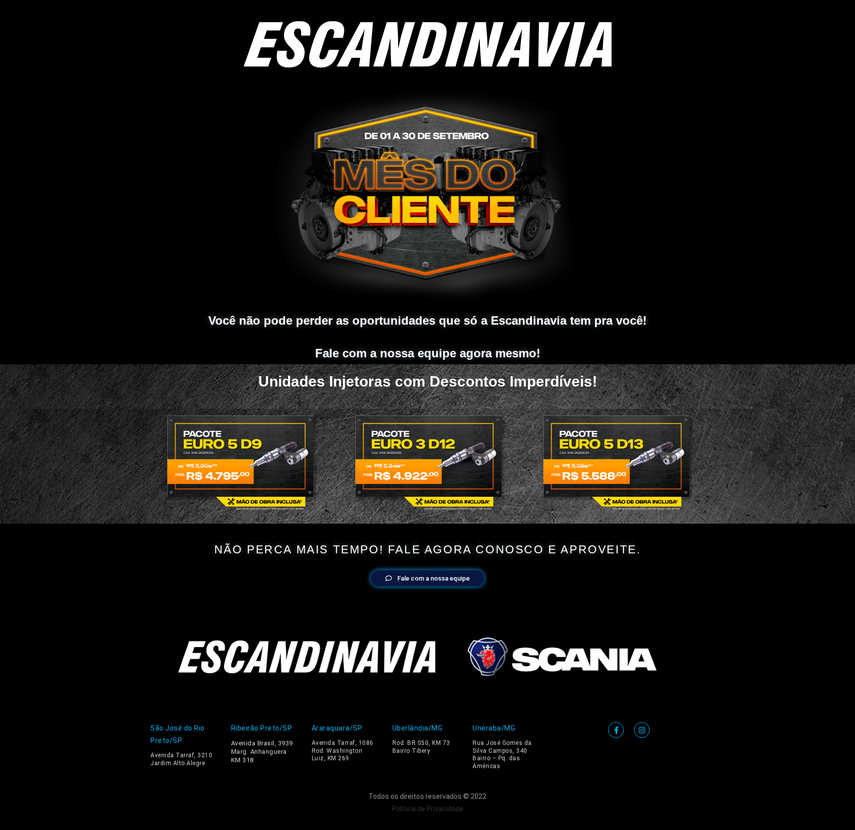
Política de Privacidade (428, 809)
